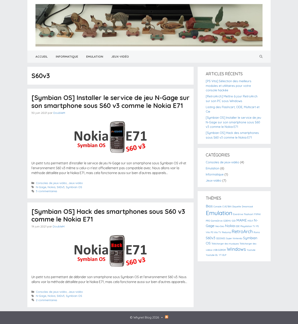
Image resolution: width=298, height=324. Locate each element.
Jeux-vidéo (120, 56)
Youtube (251, 250)
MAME (241, 220)
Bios (209, 206)
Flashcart (248, 214)
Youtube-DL (212, 255)
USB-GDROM (219, 250)
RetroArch (242, 231)
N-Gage (41, 187)
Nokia (51, 187)
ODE (238, 226)
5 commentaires (46, 191)
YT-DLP (222, 255)
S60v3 (60, 187)
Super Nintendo (234, 238)
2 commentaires (46, 300)
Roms (257, 232)
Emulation (94, 56)
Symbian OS (74, 187)
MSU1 (250, 220)
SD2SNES (220, 238)
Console (217, 206)
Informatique (67, 56)
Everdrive (238, 214)
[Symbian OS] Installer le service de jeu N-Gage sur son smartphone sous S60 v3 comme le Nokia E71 (110, 101)
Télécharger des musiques (225, 243)
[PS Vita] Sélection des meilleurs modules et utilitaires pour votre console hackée (228, 85)
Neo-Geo (219, 226)
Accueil (41, 56)
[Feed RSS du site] (166, 317)
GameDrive (217, 220)
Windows (236, 249)
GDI (234, 220)
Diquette (236, 206)
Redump (226, 232)
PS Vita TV (216, 232)
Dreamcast (247, 206)
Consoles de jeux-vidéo (51, 183)
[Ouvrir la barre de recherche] (261, 57)
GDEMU (227, 220)
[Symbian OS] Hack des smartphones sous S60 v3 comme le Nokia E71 (108, 215)
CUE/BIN (227, 206)
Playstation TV (247, 226)
